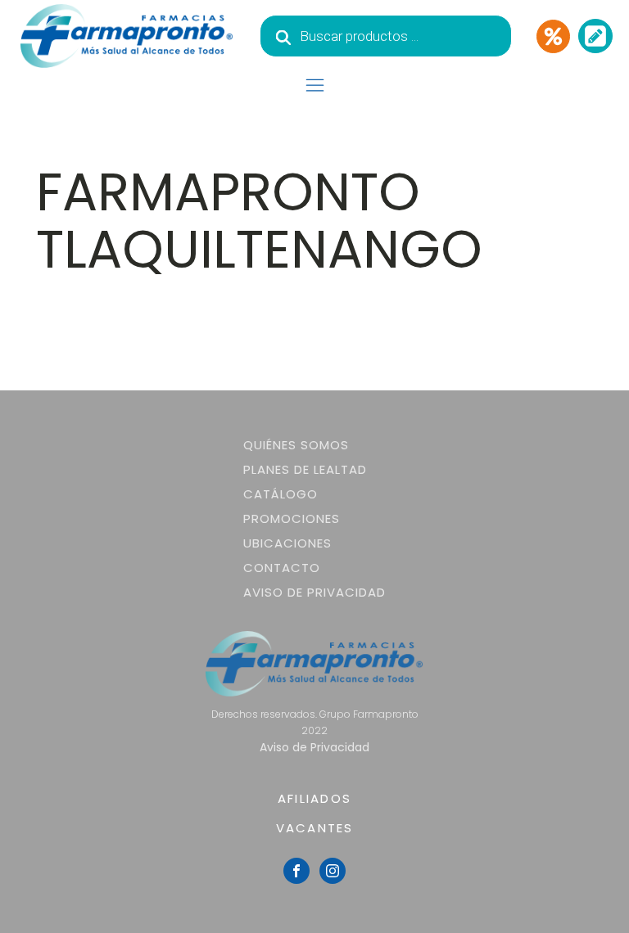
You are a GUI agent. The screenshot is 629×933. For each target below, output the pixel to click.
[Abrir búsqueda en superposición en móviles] (385, 36)
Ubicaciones (287, 543)
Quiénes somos (296, 444)
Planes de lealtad (305, 469)
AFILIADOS (314, 798)
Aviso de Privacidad (314, 592)
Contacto (281, 567)
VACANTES (315, 827)
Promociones (291, 518)
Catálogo (280, 494)
